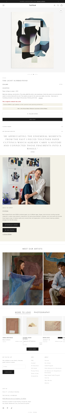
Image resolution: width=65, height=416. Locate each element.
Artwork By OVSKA (11, 225)
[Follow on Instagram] (3, 408)
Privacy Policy (35, 371)
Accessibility (34, 376)
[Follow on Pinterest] (7, 408)
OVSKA (4, 77)
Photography (42, 312)
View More (32, 349)
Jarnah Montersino (8, 337)
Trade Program (49, 365)
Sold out (33, 119)
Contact (33, 363)
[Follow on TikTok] (11, 408)
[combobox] (58, 5)
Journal (47, 360)
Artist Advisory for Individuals (53, 368)
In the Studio (9, 230)
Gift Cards (34, 368)
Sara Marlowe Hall (40, 1)
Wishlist (47, 383)
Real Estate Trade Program (52, 375)
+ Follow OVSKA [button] (7, 234)
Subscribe (8, 372)
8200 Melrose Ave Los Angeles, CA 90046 (14, 398)
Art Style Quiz (35, 365)
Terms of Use (34, 373)
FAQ (32, 360)
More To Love (23, 312)
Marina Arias (46, 337)
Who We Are (48, 380)
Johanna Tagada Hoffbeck (27, 338)
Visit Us (47, 378)
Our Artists (48, 363)
